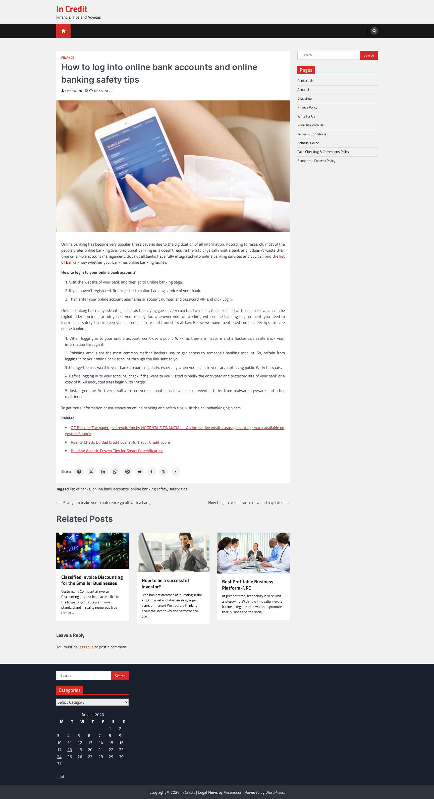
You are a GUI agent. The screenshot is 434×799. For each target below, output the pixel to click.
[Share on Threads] (163, 471)
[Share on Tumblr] (151, 471)
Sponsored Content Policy (316, 160)
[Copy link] (175, 471)
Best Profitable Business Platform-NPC (247, 585)
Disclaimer (305, 98)
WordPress (274, 792)
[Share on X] (91, 471)
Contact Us (305, 80)
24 (59, 757)
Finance (67, 58)
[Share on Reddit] (139, 471)
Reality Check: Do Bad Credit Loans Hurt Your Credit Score (120, 442)
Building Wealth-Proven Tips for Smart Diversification (117, 451)
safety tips (178, 489)
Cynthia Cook (74, 90)
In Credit (71, 8)
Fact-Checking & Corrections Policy (323, 151)
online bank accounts (110, 489)
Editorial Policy (308, 142)
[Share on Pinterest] (127, 471)
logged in (86, 647)
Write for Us (306, 116)
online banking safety (149, 489)
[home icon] (63, 31)
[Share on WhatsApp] (115, 471)
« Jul (60, 776)
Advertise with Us (310, 125)
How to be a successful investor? (165, 583)
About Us (304, 89)
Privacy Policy (307, 107)
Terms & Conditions (312, 134)
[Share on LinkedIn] (103, 471)
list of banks (80, 489)
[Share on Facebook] (79, 471)
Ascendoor (233, 792)
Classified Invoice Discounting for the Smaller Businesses (92, 580)
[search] (374, 31)
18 (69, 750)
